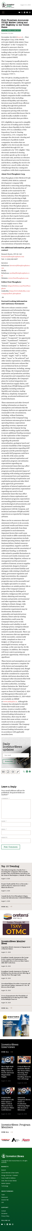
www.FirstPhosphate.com (18, 278)
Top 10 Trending (10, 866)
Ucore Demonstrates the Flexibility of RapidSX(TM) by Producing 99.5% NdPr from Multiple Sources (14, 997)
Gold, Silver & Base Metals (9, 1181)
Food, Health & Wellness (8, 1178)
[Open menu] (3, 12)
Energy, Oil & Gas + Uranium (9, 1175)
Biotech (3, 1170)
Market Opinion (5, 1183)
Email (4, 829)
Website (4, 837)
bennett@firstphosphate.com (12, 257)
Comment (5, 798)
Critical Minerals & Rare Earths (11, 30)
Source (19, 37)
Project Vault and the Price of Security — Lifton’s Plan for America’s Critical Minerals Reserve (15, 885)
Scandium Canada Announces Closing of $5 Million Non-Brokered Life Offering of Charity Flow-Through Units (15, 973)
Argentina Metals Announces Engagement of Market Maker (15, 948)
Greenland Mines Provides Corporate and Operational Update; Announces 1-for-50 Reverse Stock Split (15, 985)
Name (4, 821)
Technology (4, 1186)
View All (5, 906)
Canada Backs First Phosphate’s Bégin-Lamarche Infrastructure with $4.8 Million (15, 897)
